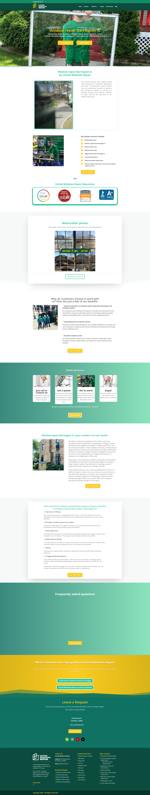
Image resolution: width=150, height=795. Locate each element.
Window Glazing (105, 770)
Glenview (81, 770)
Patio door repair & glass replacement (108, 777)
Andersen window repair (63, 772)
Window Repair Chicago (85, 756)
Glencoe (80, 768)
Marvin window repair (62, 777)
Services (86, 6)
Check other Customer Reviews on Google (75, 681)
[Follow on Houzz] (67, 739)
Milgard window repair (62, 779)
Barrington (81, 777)
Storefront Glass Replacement (108, 762)
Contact (102, 6)
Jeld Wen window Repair (63, 782)
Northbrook (81, 780)
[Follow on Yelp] (78, 739)
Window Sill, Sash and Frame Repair (107, 767)
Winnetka (81, 773)
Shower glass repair (106, 781)
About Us (94, 6)
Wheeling (81, 758)
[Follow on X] (83, 739)
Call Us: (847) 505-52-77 (77, 725)
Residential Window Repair (108, 756)
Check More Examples (75, 276)
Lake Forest (81, 775)
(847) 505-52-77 (64, 764)
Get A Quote (65, 43)
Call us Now (84, 43)
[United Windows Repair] (41, 761)
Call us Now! (75, 351)
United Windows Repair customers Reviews (75, 687)
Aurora (80, 763)
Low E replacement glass (108, 783)
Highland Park (82, 765)
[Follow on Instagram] (72, 739)
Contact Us (75, 731)
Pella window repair (62, 775)
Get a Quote (75, 415)
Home (80, 6)
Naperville (81, 761)
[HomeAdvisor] (33, 785)
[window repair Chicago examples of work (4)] (75, 271)
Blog (116, 6)
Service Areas (109, 6)
